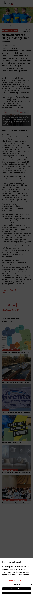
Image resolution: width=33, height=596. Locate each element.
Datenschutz (12, 580)
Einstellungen (17, 584)
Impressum (21, 580)
